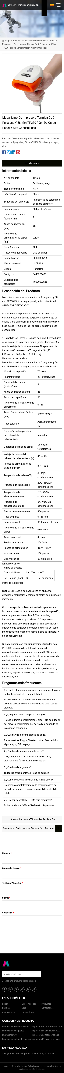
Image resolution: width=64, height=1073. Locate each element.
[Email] (37, 974)
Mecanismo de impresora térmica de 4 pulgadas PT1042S (23, 828)
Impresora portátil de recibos (45, 1035)
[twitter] (16, 989)
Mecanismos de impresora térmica (39, 40)
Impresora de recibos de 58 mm (47, 1026)
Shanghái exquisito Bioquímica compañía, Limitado (16, 1054)
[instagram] (28, 989)
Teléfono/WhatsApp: (12, 883)
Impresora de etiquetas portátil (16, 1039)
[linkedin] (10, 989)
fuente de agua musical (43, 1053)
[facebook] (4, 989)
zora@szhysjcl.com (37, 1069)
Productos (17, 40)
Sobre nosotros (29, 1004)
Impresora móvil (9, 1035)
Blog (24, 1008)
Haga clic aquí (29, 981)
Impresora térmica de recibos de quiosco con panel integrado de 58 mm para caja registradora (40, 819)
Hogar (8, 40)
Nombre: (7, 853)
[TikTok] (34, 989)
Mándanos (34, 163)
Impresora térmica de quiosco (46, 1039)
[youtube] (22, 989)
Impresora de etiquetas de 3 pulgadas (45, 1031)
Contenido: (8, 912)
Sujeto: (6, 898)
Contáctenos (48, 1008)
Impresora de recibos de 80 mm (17, 1026)
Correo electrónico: (11, 868)
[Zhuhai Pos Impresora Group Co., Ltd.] (17, 963)
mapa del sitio (8, 1012)
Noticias (6, 1008)
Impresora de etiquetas (13, 1030)
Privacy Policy (28, 1012)
